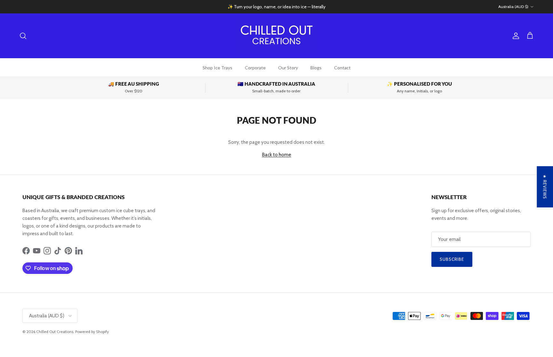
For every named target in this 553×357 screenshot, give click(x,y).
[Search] (23, 36)
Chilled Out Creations (54, 331)
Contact (342, 67)
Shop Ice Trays (217, 67)
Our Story (288, 67)
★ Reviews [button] (544, 187)
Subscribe (452, 259)
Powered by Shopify (92, 331)
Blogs (316, 67)
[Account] (514, 36)
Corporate (255, 67)
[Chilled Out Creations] (276, 36)
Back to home (276, 155)
